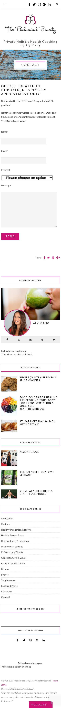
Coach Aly (6, 591)
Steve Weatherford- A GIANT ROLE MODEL (36, 492)
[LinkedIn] (30, 339)
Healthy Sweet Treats (13, 535)
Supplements (8, 580)
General (5, 597)
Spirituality (7, 518)
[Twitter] (54, 339)
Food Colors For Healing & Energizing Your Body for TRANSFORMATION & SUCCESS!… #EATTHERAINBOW (39, 403)
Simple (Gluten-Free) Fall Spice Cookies (38, 379)
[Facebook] (7, 339)
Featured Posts (9, 585)
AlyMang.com (30, 452)
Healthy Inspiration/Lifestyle (16, 529)
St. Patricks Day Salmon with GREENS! (38, 423)
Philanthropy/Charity (12, 552)
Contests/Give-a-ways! (13, 557)
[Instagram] (19, 339)
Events (5, 574)
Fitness (5, 569)
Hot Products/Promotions (15, 540)
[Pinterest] (42, 339)
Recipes (5, 524)
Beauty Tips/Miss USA (13, 563)
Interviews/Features (12, 546)
